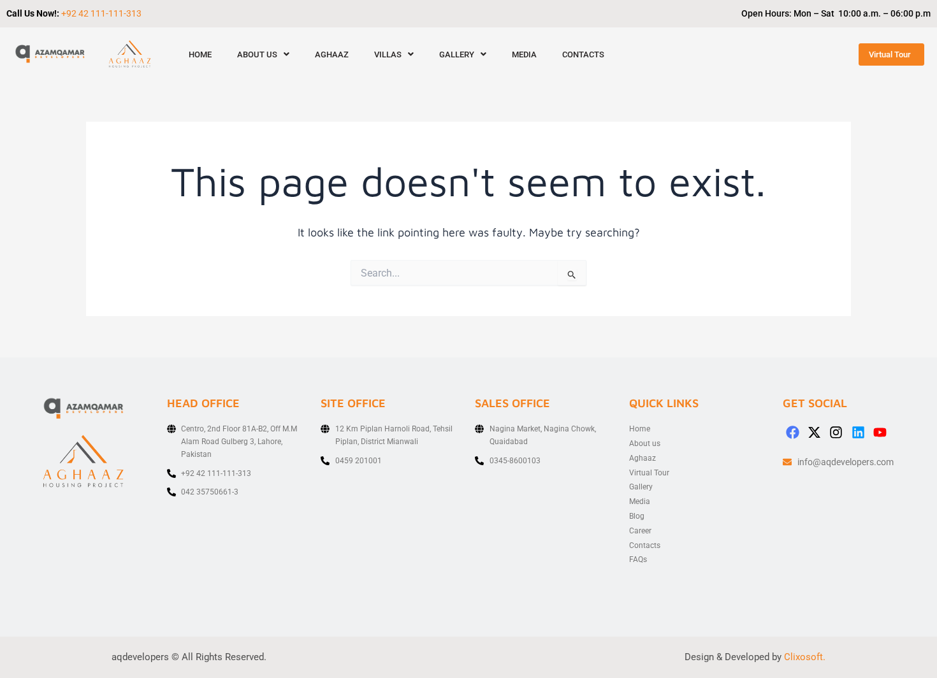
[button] (263, 54)
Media (524, 54)
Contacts (583, 54)
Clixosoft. (804, 657)
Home (200, 54)
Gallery (456, 54)
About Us (257, 54)
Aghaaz (332, 54)
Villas (388, 54)
